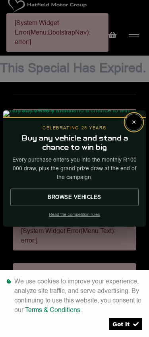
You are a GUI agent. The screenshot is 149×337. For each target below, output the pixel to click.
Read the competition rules (74, 215)
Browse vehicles (74, 196)
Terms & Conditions (52, 309)
